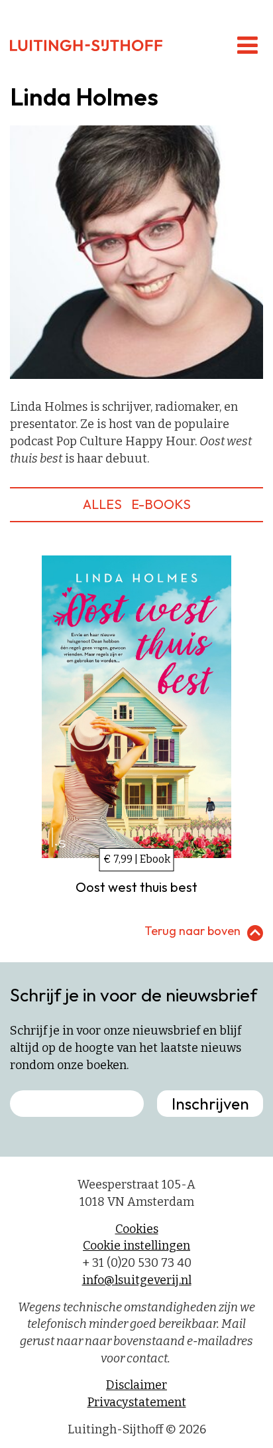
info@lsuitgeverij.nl (136, 1280)
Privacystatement (136, 1402)
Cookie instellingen (136, 1245)
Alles (102, 504)
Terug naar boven (192, 930)
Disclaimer (136, 1385)
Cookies (136, 1229)
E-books (161, 504)
